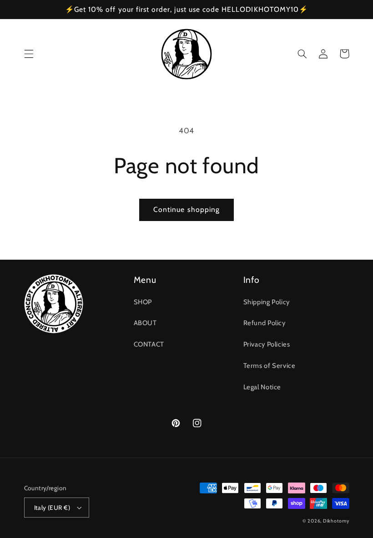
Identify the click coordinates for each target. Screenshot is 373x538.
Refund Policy (264, 323)
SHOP (143, 302)
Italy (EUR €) (52, 507)
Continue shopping (186, 209)
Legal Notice (262, 387)
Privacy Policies (266, 344)
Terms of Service (269, 366)
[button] (28, 53)
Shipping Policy (266, 302)
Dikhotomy (336, 521)
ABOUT (145, 323)
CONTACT (149, 344)
